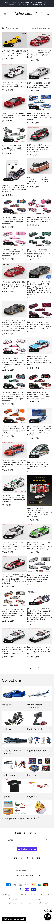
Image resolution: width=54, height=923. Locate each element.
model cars (8, 704)
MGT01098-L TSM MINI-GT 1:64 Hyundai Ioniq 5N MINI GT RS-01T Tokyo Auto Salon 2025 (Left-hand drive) (39, 148)
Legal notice (11, 903)
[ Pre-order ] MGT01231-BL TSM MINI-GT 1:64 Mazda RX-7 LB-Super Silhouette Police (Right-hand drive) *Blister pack (14, 650)
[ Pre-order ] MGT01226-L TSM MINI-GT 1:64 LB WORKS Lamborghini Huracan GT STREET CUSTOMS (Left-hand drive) (39, 546)
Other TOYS (33, 818)
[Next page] (45, 668)
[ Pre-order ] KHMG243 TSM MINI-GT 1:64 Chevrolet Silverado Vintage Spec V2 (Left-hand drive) (14, 252)
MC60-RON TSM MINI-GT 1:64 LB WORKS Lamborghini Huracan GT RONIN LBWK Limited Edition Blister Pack (14, 188)
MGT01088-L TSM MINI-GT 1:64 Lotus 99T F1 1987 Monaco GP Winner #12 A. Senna (14, 53)
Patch (30, 775)
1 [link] (9, 667)
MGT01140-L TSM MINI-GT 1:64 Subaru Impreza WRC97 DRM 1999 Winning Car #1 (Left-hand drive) (14, 463)
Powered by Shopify (32, 895)
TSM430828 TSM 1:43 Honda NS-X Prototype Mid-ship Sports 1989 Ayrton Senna (14, 115)
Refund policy (46, 895)
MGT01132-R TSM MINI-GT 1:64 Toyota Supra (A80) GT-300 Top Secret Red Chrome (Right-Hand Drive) (39, 54)
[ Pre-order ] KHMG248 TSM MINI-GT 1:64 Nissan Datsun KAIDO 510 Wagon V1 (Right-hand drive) (13, 220)
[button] (5, 13)
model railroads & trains (11, 752)
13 (38, 667)
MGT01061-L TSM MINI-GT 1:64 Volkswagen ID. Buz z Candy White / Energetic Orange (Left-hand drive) (39, 180)
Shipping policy (41, 899)
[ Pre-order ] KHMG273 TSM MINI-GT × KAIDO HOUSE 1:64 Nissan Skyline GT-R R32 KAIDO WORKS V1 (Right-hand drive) (39, 325)
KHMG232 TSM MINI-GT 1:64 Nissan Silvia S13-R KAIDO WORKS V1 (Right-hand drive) (13, 148)
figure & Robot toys (37, 750)
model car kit (9, 728)
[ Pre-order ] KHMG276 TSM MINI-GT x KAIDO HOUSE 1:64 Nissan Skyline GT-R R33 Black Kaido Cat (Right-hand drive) (38, 396)
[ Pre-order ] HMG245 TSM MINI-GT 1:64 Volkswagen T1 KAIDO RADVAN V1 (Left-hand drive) (39, 219)
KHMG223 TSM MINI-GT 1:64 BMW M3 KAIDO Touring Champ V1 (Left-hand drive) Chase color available (39, 116)
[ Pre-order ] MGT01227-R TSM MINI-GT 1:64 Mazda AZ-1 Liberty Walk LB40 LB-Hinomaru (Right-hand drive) (14, 546)
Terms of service (28, 899)
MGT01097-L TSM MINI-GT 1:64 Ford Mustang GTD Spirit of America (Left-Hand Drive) (14, 85)
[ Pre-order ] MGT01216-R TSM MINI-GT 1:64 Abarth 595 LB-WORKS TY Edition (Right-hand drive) (39, 465)
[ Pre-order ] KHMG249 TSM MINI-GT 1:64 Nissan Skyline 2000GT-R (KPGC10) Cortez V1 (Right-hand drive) (38, 253)
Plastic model (9, 775)
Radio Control (34, 728)
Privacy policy (14, 899)
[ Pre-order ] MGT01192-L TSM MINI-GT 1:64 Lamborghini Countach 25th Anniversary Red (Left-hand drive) (14, 285)
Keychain (32, 796)
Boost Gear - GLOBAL (17, 895)
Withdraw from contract (14, 919)
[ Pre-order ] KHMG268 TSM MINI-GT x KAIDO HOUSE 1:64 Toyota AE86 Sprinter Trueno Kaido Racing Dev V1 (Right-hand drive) (13, 613)
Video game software (13, 818)
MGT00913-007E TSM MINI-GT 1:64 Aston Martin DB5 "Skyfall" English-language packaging (39, 85)
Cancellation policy (42, 903)
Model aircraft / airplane (35, 706)
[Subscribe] (46, 840)
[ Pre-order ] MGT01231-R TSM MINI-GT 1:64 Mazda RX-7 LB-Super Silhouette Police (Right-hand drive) (39, 650)
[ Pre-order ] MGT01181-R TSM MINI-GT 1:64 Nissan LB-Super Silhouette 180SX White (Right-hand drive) (14, 498)
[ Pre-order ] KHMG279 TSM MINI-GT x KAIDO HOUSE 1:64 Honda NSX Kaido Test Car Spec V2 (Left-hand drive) (39, 578)
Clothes (6, 796)
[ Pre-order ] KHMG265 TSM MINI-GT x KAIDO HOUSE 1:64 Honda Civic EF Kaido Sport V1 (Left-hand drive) (13, 430)
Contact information (25, 903)
